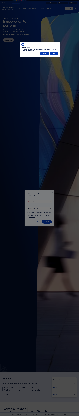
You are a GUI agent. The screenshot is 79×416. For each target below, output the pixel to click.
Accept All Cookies (53, 53)
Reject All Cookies (44, 53)
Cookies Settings (26, 53)
